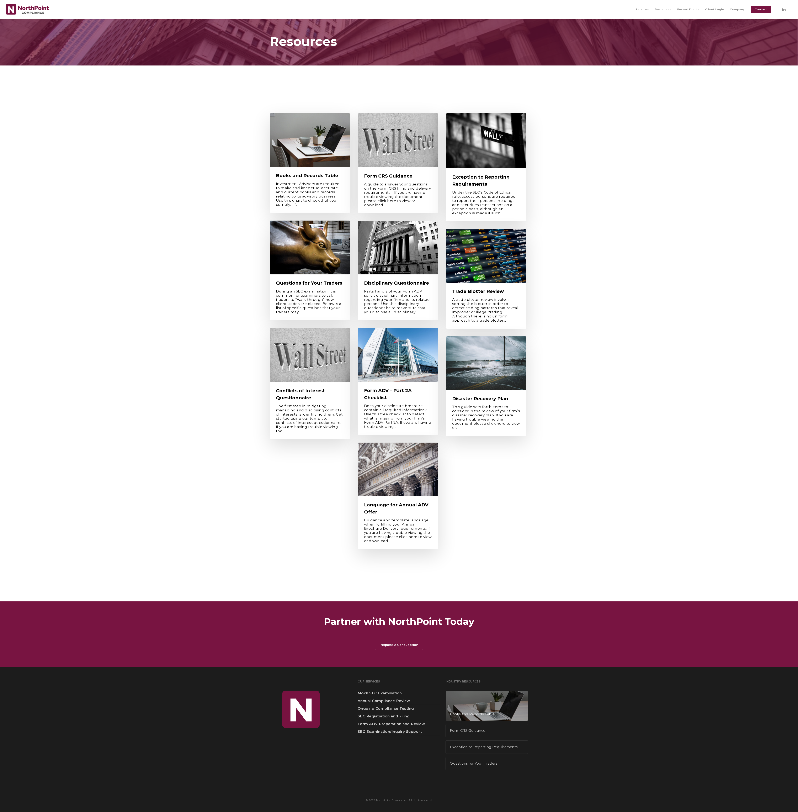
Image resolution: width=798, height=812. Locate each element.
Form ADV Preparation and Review (391, 724)
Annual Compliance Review (384, 701)
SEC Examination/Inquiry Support (390, 731)
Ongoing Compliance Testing (386, 708)
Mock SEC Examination (380, 693)
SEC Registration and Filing (384, 716)
